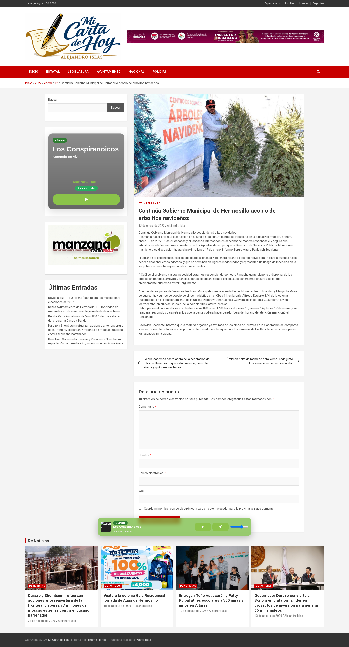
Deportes (318, 3)
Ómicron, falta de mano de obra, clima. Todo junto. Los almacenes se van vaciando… (260, 361)
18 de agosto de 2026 (117, 605)
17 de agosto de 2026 (192, 610)
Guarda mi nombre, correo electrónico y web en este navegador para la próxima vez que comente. (209, 508)
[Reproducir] (86, 199)
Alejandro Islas (176, 225)
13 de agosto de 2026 (268, 615)
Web (141, 491)
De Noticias (38, 540)
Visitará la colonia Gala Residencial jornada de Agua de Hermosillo (134, 598)
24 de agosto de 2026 (42, 620)
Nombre (145, 455)
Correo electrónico (152, 473)
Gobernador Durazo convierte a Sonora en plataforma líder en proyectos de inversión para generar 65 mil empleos (286, 603)
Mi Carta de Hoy (58, 640)
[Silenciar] (220, 527)
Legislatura (78, 71)
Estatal (53, 71)
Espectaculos (273, 3)
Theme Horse (97, 640)
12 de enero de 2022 (152, 225)
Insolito (289, 3)
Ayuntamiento (109, 71)
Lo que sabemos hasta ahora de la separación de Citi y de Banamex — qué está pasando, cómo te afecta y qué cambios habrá (176, 363)
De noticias (37, 585)
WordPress (143, 640)
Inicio (33, 71)
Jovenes (303, 3)
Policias (160, 71)
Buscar (53, 99)
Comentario (148, 406)
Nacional (137, 71)
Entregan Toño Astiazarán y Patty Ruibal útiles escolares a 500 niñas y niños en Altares (211, 600)
